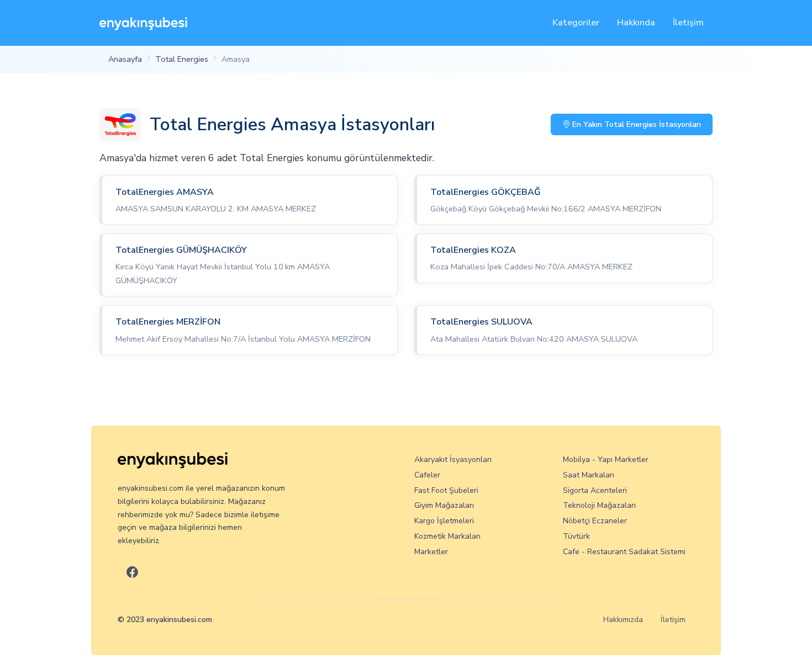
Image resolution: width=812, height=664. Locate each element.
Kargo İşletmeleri (444, 521)
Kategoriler (575, 23)
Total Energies (181, 59)
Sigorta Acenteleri (595, 490)
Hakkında (636, 23)
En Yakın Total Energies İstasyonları (635, 124)
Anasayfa (125, 59)
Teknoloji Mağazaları (599, 505)
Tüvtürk (576, 536)
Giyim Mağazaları (444, 505)
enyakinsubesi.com (179, 619)
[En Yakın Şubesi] (143, 23)
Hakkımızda (623, 619)
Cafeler (427, 475)
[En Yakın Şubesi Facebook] (132, 573)
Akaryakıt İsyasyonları (453, 459)
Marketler (431, 551)
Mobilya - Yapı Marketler (605, 459)
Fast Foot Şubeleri (446, 490)
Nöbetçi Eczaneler (595, 521)
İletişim (688, 23)
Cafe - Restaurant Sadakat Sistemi (624, 551)
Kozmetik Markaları (447, 536)
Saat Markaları (588, 475)
